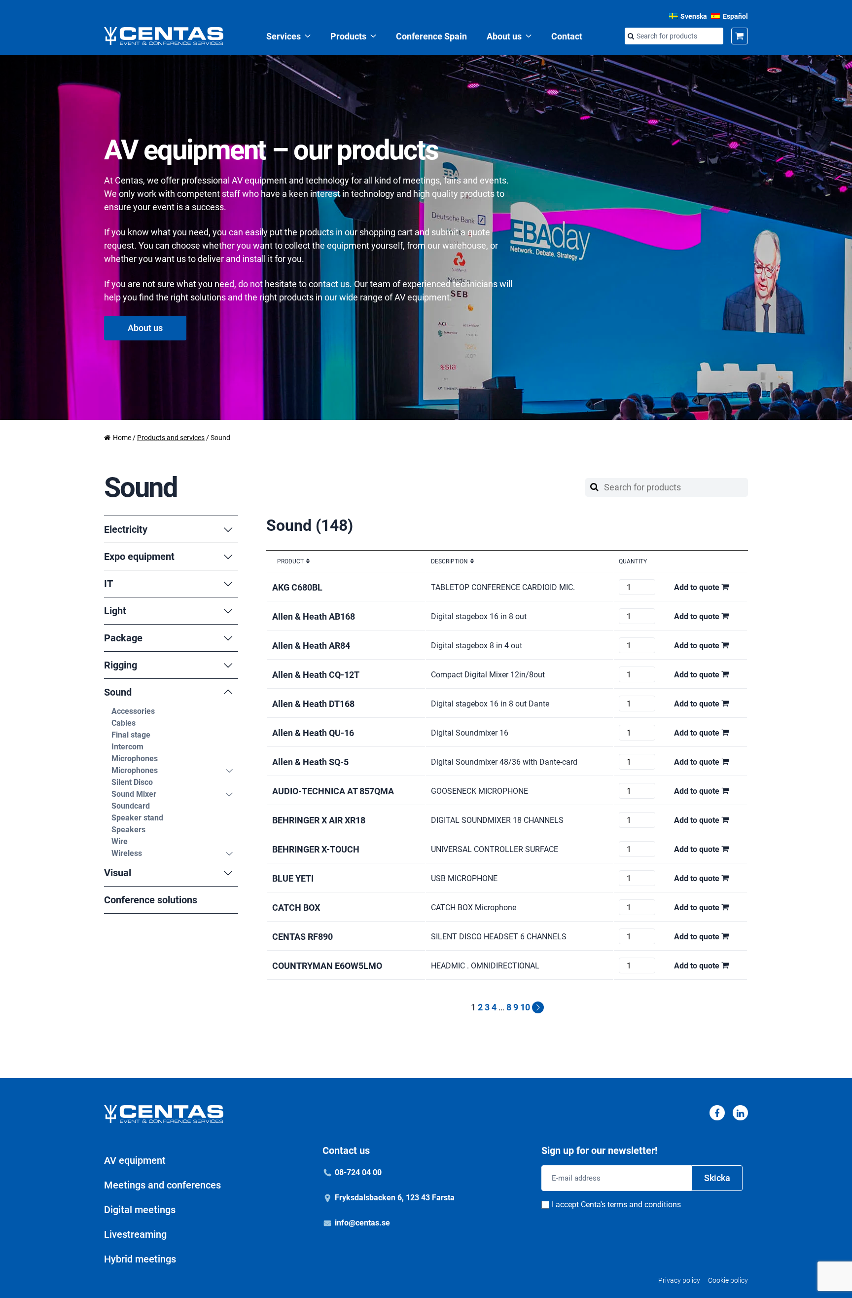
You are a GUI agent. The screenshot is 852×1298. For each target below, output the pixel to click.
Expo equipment (139, 556)
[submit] (631, 36)
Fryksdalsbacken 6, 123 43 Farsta (395, 1197)
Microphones (134, 758)
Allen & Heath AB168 (313, 616)
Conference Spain (431, 36)
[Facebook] (717, 1112)
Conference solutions (150, 900)
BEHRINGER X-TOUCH (315, 849)
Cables (123, 723)
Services (283, 36)
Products (348, 36)
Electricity (125, 529)
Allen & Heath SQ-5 (310, 762)
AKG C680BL (297, 587)
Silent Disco (132, 782)
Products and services (171, 438)
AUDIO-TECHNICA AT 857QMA (333, 791)
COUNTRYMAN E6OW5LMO (327, 966)
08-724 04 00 (358, 1172)
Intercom (127, 746)
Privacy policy (679, 1280)
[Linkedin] (740, 1112)
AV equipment (135, 1160)
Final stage (130, 735)
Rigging (120, 665)
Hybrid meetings (140, 1259)
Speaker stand (137, 817)
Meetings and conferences (162, 1185)
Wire (119, 841)
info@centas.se (362, 1222)
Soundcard (130, 806)
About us (504, 36)
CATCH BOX (296, 907)
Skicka (717, 1178)
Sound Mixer (133, 794)
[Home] (163, 36)
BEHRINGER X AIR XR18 (318, 820)
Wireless (126, 853)
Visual (117, 873)
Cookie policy (728, 1280)
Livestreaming (135, 1234)
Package (123, 638)
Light (115, 611)
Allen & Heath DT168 (313, 704)
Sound (118, 692)
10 (525, 1007)
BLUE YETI (293, 878)
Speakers (128, 829)
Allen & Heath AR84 (311, 645)
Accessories (133, 711)
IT (108, 584)
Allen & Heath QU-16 (313, 733)
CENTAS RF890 (302, 936)
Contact (566, 36)
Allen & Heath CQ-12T (315, 674)
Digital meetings (140, 1210)
